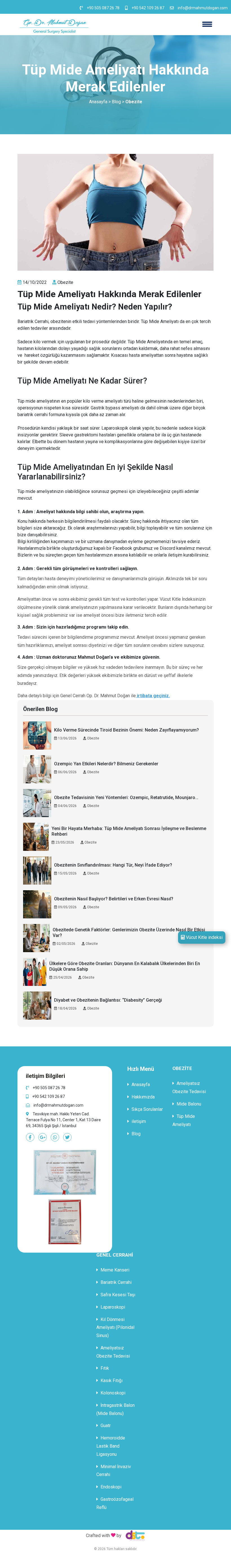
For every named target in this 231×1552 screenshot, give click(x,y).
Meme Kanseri (114, 1270)
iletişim (138, 1121)
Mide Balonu (188, 1104)
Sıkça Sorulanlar (146, 1109)
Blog (135, 1133)
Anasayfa (98, 101)
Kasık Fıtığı (111, 1380)
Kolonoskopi (112, 1393)
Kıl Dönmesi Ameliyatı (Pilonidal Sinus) (115, 1327)
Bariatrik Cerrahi (115, 1282)
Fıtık (104, 1368)
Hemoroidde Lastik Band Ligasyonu (110, 1446)
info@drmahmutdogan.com (203, 8)
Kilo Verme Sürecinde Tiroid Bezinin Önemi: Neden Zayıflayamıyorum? (126, 730)
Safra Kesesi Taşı (117, 1294)
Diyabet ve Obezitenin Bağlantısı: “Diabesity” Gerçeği (108, 1000)
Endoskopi (110, 1487)
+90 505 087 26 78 (103, 8)
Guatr (105, 1425)
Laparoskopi (112, 1307)
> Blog (114, 101)
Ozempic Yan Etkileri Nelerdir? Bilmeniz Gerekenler (106, 763)
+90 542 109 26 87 (148, 8)
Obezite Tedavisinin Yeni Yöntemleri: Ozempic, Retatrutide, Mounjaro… (126, 797)
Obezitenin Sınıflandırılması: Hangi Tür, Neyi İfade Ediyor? (113, 865)
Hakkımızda (142, 1097)
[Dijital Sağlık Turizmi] (134, 1535)
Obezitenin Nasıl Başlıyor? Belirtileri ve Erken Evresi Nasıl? (113, 898)
